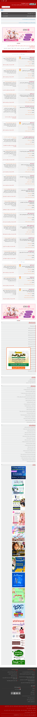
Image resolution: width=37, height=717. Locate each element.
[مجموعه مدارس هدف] (18, 549)
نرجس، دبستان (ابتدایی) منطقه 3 (30, 407)
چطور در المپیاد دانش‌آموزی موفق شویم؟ (12, 680)
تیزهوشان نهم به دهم (17, 710)
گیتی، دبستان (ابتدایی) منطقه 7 (31, 402)
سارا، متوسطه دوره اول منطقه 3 (31, 461)
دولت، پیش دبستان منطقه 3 (31, 447)
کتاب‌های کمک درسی (27, 712)
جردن (30, 282)
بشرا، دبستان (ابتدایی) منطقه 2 (31, 430)
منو (2, 10)
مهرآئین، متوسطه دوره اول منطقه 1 (30, 443)
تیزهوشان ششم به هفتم (24, 710)
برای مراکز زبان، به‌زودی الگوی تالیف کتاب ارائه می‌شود (27, 682)
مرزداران (30, 63)
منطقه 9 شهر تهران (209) (31, 346)
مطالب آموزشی (7, 706)
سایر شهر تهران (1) (32, 326)
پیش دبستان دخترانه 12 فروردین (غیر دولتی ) (10, 237)
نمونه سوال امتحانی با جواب (31, 16)
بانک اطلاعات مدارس (28, 48)
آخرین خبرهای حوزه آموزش (31, 669)
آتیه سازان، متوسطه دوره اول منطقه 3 (30, 398)
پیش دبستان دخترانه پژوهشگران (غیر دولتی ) (10, 201)
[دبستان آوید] (18, 611)
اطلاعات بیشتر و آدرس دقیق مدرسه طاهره (8, 102)
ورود (5, 1)
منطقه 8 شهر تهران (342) (31, 344)
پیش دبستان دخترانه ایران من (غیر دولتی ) (10, 81)
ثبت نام (2, 1)
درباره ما (33, 688)
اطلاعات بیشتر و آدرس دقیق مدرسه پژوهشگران (9, 209)
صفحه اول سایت (34, 706)
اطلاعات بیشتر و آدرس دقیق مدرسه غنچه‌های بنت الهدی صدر (9, 146)
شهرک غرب (29, 195)
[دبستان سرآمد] (18, 502)
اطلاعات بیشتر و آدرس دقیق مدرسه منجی (8, 171)
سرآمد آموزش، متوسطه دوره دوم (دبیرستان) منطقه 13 (28, 393)
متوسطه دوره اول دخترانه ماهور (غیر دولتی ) (10, 265)
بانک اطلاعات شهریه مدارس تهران (30, 382)
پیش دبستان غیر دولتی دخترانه (29, 65)
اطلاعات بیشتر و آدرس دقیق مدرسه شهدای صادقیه (9, 234)
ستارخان (30, 100)
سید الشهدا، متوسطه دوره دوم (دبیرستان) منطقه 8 (28, 441)
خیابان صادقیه (29, 169)
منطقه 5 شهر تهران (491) (31, 337)
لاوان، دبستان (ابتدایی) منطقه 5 (31, 422)
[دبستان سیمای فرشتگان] (18, 533)
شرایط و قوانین (32, 692)
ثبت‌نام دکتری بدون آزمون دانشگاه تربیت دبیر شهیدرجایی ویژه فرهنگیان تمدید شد (27, 680)
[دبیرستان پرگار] (18, 580)
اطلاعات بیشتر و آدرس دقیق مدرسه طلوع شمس (9, 258)
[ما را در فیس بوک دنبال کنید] (12, 694)
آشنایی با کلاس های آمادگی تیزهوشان (12, 672)
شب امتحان (34, 710)
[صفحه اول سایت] (32, 4)
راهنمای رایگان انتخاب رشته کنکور (28, 19)
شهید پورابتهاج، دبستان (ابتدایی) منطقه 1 (29, 427)
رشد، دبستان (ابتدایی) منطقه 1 (31, 448)
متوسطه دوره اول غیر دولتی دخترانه (29, 273)
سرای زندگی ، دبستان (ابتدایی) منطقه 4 (30, 405)
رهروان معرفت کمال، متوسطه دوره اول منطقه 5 (29, 436)
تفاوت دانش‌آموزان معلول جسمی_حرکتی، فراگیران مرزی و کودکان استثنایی (10, 678)
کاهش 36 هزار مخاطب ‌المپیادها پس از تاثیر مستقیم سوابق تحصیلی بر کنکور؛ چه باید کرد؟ (26, 677)
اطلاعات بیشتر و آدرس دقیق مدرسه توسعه (8, 285)
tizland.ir (22, 714)
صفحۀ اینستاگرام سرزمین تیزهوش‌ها (27, 22)
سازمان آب (29, 245)
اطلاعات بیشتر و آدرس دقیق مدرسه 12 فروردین (9, 246)
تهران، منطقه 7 (30, 293)
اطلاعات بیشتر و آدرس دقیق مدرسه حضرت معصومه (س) (10, 117)
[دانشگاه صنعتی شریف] (18, 473)
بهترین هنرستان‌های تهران (31, 381)
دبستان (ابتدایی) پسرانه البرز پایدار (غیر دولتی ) (10, 289)
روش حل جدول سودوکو (14, 675)
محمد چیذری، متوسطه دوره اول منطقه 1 (30, 432)
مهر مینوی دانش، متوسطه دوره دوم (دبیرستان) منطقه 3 (28, 415)
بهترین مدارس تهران (32, 379)
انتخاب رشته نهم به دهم (7, 710)
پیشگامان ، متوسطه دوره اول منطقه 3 (30, 420)
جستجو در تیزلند (6, 7)
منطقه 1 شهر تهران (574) (31, 328)
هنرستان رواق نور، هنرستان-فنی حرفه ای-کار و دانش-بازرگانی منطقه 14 (26, 396)
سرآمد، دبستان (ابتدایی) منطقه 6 (30, 438)
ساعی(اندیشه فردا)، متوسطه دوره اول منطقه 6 (29, 429)
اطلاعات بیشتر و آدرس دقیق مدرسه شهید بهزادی (9, 196)
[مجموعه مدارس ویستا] (18, 657)
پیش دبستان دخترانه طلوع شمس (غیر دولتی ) (10, 251)
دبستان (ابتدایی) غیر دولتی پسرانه (29, 297)
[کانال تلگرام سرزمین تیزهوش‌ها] (19, 694)
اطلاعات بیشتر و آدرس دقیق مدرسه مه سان (8, 159)
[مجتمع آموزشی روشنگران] (18, 564)
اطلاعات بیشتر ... (5, 13)
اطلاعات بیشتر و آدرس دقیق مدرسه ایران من (9, 90)
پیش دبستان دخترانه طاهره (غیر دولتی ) (11, 93)
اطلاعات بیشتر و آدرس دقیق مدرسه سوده (8, 185)
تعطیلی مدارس (34, 708)
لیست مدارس (11, 706)
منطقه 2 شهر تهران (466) (31, 330)
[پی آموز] (18, 487)
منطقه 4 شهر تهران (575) (31, 335)
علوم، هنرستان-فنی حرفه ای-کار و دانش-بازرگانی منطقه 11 (28, 454)
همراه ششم (29, 706)
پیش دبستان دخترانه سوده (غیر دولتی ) (11, 175)
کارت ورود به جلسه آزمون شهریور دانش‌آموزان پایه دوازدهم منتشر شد (27, 674)
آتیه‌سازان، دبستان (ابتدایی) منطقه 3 (30, 400)
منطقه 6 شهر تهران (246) (31, 339)
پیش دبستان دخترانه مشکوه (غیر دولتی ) (10, 57)
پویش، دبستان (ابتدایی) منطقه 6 (30, 409)
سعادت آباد (29, 75)
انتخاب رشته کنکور (33, 712)
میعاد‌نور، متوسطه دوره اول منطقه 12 (30, 391)
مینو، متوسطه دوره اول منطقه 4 (31, 413)
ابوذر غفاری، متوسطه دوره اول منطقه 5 (30, 445)
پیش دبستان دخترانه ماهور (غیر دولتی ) (11, 69)
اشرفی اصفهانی (29, 181)
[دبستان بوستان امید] (18, 595)
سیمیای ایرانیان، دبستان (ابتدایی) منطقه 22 (29, 389)
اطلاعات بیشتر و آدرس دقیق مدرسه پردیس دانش (9, 221)
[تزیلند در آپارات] (17, 694)
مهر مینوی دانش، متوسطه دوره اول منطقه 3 (29, 418)
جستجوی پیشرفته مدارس (30, 51)
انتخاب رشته (12, 710)
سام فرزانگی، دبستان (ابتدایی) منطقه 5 (30, 416)
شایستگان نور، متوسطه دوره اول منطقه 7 (29, 434)
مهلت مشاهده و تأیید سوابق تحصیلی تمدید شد (28, 672)
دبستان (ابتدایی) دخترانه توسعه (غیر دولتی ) (10, 277)
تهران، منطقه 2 (30, 61)
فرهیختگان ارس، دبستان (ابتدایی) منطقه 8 (29, 404)
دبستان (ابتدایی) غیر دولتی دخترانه (29, 284)
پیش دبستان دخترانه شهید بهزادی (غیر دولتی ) (10, 189)
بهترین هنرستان (16, 706)
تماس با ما (33, 690)
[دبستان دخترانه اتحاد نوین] (18, 626)
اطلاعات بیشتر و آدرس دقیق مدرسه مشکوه (8, 64)
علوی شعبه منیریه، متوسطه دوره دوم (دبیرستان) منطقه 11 (27, 456)
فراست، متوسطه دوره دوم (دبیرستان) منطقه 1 (29, 450)
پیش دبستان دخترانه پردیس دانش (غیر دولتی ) (9, 213)
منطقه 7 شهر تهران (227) (31, 341)
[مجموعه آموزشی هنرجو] (18, 641)
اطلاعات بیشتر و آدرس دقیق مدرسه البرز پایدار (9, 298)
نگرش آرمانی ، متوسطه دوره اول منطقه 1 (29, 439)
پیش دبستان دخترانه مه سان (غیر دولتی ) (10, 150)
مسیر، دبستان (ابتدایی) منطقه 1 (31, 387)
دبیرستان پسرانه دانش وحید (19, 368)
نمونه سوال (25, 706)
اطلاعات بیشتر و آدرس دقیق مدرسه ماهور (8, 76)
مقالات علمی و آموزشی (14, 669)
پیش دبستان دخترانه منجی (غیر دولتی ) (11, 163)
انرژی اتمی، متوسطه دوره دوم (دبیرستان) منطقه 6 (28, 459)
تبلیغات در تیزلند (32, 694)
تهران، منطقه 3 (30, 280)
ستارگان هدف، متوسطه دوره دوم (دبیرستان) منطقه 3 (28, 458)
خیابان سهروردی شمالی (28, 295)
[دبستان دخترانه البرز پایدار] (18, 518)
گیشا (30, 142)
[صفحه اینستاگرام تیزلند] (14, 694)
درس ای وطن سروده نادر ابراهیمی (13, 673)
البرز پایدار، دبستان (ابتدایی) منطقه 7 (30, 395)
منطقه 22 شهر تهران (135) (31, 371)
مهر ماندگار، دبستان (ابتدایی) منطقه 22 (30, 452)
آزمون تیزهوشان (30, 710)
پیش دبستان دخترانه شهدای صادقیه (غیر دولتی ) (9, 225)
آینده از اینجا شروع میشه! (31, 13)
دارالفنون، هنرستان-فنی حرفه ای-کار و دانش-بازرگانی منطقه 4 (27, 411)
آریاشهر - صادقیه (29, 232)
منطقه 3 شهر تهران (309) (31, 332)
